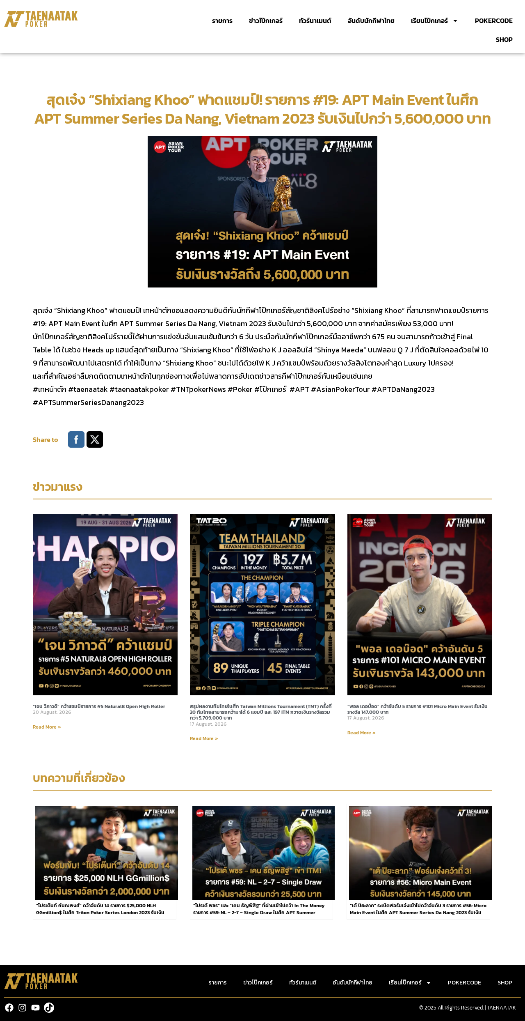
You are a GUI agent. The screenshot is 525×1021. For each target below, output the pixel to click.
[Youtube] (35, 1008)
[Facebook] (9, 1008)
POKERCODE (494, 20)
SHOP (504, 39)
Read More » (47, 727)
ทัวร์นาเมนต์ (315, 20)
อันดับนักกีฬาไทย (371, 20)
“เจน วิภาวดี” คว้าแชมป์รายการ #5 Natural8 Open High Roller (99, 706)
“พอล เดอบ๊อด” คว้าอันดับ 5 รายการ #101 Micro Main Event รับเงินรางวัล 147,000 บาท (417, 709)
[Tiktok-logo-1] (49, 1008)
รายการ (222, 20)
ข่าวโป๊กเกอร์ (266, 20)
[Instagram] (22, 1008)
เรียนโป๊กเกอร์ (429, 20)
